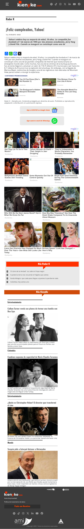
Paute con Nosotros (22, 506)
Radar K (10, 19)
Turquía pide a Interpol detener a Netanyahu (27, 449)
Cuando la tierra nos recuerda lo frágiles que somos (29, 275)
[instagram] (60, 4)
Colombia (11, 351)
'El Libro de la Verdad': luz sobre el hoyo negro (27, 271)
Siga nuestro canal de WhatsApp (38, 121)
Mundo (10, 443)
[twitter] (65, 4)
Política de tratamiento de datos (14, 502)
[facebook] (79, 4)
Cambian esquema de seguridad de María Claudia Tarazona (33, 357)
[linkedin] (69, 4)
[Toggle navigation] (7, 4)
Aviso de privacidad (10, 498)
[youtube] (74, 4)
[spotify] (51, 4)
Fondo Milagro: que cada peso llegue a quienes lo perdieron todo (34, 278)
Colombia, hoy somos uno (19, 282)
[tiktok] (56, 4)
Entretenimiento (14, 302)
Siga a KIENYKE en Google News (38, 110)
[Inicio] (29, 4)
